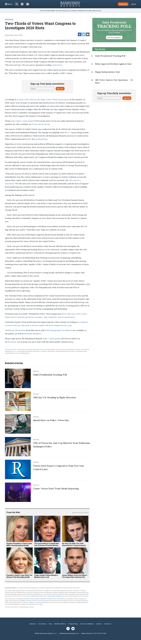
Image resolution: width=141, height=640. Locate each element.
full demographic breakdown (59, 330)
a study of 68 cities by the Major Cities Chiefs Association (43, 99)
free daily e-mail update (23, 121)
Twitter (35, 124)
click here (56, 65)
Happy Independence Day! (107, 72)
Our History (42, 624)
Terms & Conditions (87, 624)
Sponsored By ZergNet (80, 512)
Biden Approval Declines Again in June (113, 64)
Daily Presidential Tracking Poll (50, 374)
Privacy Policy (73, 624)
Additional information (15, 330)
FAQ (50, 624)
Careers (98, 624)
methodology (41, 139)
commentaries (60, 599)
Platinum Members (32, 333)
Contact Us (107, 624)
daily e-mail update (51, 338)
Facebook (45, 124)
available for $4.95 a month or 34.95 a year (32, 600)
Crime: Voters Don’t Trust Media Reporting (56, 488)
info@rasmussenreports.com (69, 633)
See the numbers (114, 37)
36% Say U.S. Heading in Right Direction (54, 397)
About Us (33, 624)
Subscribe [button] (123, 4)
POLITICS (9, 19)
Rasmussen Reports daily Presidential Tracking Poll (38, 599)
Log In (133, 4)
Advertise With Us (60, 624)
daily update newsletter (55, 596)
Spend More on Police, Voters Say (51, 420)
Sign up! (60, 89)
